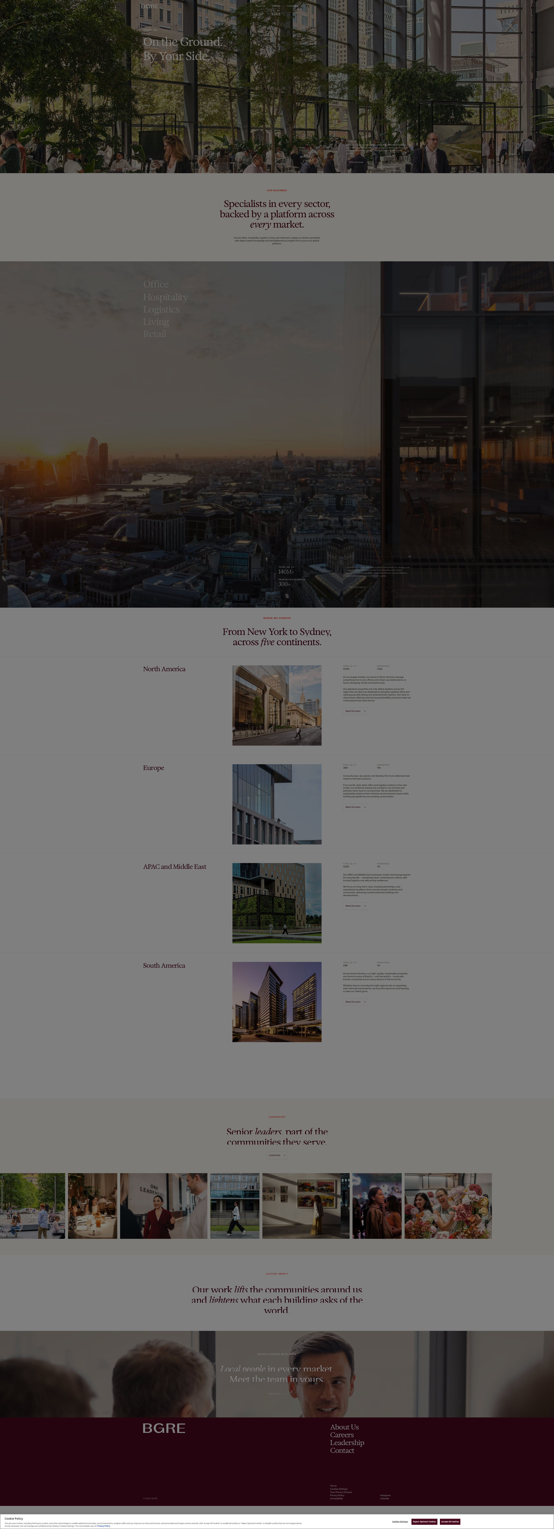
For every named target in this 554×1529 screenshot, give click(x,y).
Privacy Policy (103, 1526)
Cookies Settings (400, 1521)
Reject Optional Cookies (424, 1521)
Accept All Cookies (450, 1521)
